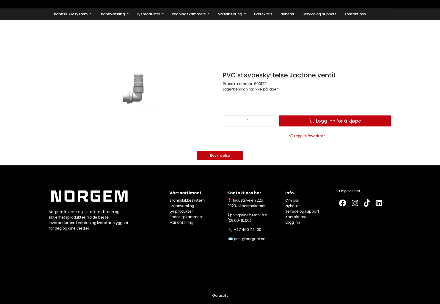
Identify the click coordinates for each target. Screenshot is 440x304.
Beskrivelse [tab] (220, 155)
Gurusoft (220, 295)
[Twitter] (342, 203)
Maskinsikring (181, 222)
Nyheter (292, 205)
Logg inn (292, 222)
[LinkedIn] (379, 203)
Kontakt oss (296, 216)
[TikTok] (367, 203)
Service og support (302, 211)
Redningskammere (186, 216)
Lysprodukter (181, 211)
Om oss (292, 200)
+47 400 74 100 (247, 229)
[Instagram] (355, 203)
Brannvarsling (181, 205)
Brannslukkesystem (187, 200)
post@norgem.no (249, 238)
